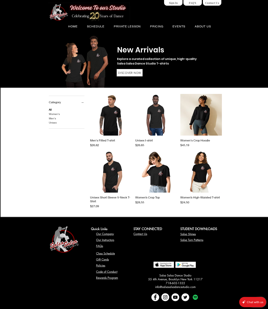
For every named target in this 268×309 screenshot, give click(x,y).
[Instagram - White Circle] (165, 297)
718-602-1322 (175, 283)
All (50, 109)
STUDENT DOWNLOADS (198, 229)
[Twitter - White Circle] (185, 297)
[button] (95, 26)
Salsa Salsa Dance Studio (175, 275)
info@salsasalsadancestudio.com (175, 287)
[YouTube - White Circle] (175, 297)
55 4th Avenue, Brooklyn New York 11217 (175, 279)
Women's (54, 113)
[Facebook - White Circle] (155, 297)
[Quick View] (111, 115)
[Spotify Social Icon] (195, 297)
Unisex (53, 122)
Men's (52, 118)
